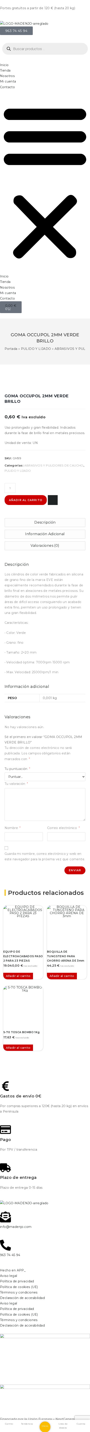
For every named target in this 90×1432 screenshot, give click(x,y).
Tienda (5, 70)
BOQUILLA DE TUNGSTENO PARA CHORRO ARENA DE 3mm (65, 956)
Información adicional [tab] (45, 534)
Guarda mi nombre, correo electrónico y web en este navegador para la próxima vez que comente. (45, 856)
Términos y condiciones (19, 1292)
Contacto (7, 87)
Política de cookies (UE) (19, 1287)
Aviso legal (8, 1276)
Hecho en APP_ (13, 1270)
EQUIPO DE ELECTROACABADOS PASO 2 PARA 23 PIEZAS (23, 956)
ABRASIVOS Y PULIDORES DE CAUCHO (53, 465)
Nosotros (7, 76)
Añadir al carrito (25, 500)
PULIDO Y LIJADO (36, 349)
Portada (11, 349)
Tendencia (27, 1423)
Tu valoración (16, 784)
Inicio (4, 65)
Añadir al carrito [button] (18, 976)
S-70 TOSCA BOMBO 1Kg (21, 1032)
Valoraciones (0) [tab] (45, 545)
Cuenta (81, 1423)
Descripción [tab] (44, 522)
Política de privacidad (17, 1281)
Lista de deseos (63, 1425)
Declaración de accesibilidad (22, 1298)
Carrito (9, 1423)
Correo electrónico (63, 828)
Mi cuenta (8, 81)
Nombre (13, 828)
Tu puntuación (17, 769)
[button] (45, 182)
